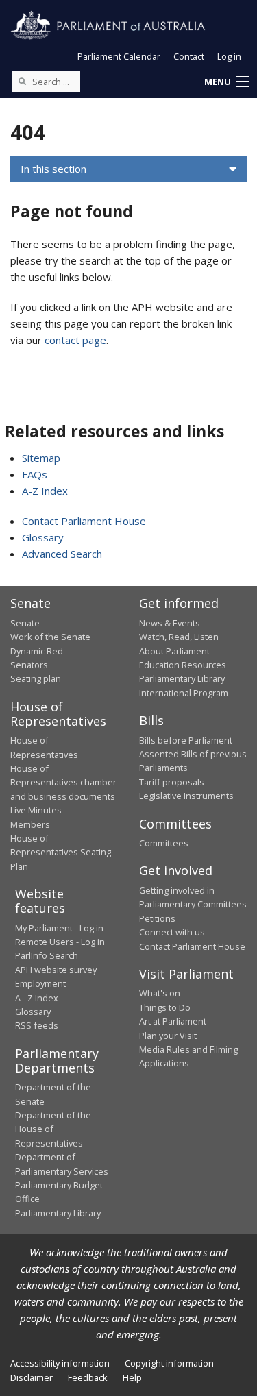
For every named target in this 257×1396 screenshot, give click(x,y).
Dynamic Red (36, 651)
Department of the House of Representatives (53, 1129)
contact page (75, 340)
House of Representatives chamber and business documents (63, 782)
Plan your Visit (168, 1035)
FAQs (34, 474)
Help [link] (132, 1377)
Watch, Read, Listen (179, 636)
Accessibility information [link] (60, 1363)
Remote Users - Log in (60, 941)
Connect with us (172, 932)
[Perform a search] (22, 81)
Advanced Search (62, 554)
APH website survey (56, 970)
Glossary (43, 537)
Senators (29, 665)
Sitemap (41, 458)
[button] (226, 82)
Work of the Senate (50, 636)
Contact (188, 56)
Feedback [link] (88, 1377)
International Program (183, 693)
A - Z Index (36, 998)
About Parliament (174, 651)
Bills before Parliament (185, 740)
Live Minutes (36, 810)
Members (30, 824)
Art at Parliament (172, 1021)
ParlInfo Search (46, 955)
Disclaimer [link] (31, 1377)
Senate (25, 623)
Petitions (157, 918)
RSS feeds (36, 1025)
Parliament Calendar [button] (118, 56)
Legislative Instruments (186, 795)
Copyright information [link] (169, 1363)
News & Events (169, 623)
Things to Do (165, 1007)
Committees (163, 843)
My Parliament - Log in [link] (59, 928)
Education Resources (182, 665)
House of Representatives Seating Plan (60, 852)
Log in (229, 56)
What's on (159, 993)
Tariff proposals (171, 782)
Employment (40, 983)
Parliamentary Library (182, 678)
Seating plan (35, 678)
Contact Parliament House (84, 521)
